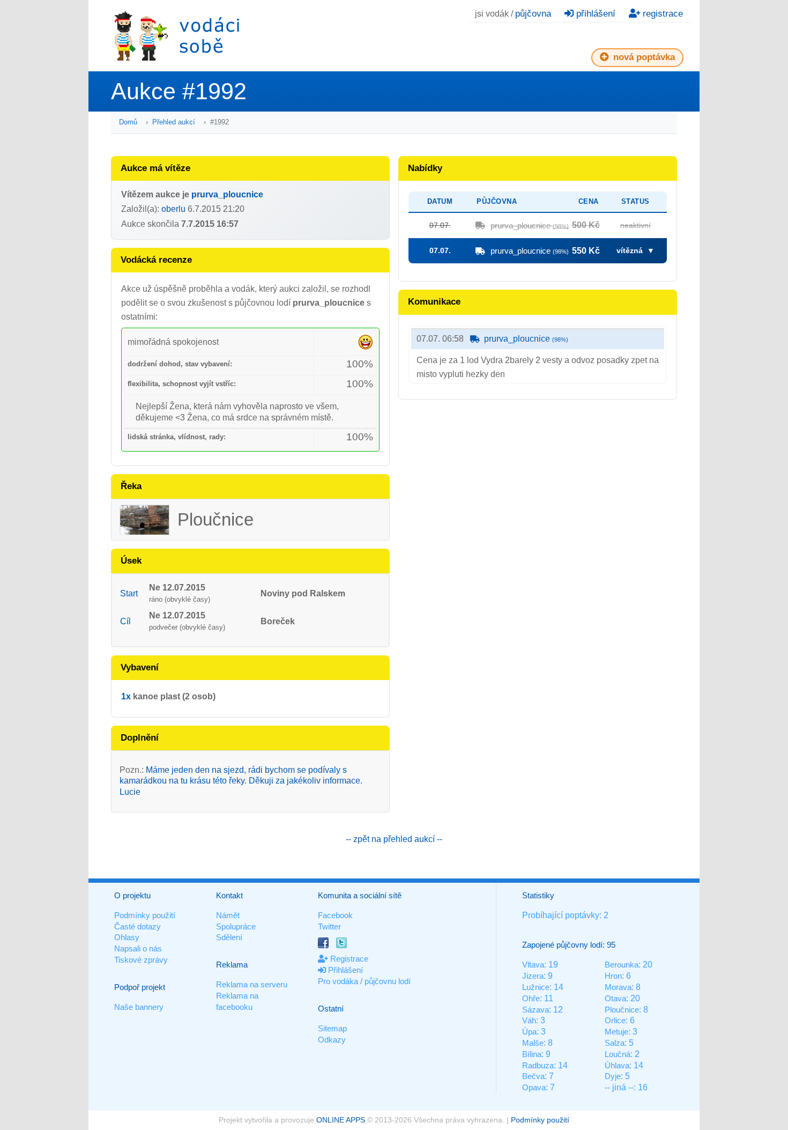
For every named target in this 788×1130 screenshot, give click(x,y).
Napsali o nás (138, 948)
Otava (615, 998)
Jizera (533, 975)
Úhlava (617, 1065)
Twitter (329, 926)
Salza (615, 1042)
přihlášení (594, 14)
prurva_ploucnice (227, 194)
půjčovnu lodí (388, 981)
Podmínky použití (144, 915)
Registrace (348, 958)
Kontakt (229, 895)
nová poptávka (643, 57)
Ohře (531, 998)
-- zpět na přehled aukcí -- (394, 839)
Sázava (535, 1009)
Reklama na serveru (251, 984)
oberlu (173, 208)
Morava (618, 987)
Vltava (533, 964)
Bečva (533, 1076)
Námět (228, 915)
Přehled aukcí (173, 122)
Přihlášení (344, 969)
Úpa (529, 1031)
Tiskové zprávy (141, 959)
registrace (661, 14)
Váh (529, 1020)
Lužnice (535, 987)
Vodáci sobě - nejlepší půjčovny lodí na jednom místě (177, 36)
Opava (534, 1087)
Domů (128, 122)
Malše (533, 1042)
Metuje (616, 1031)
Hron (613, 975)
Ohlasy (126, 937)
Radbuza (538, 1065)
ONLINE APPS (340, 1120)
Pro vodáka (338, 981)
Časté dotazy (137, 926)
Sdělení (229, 937)
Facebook (335, 915)
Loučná (617, 1054)
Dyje (613, 1076)
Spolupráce (236, 926)
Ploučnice (622, 1009)
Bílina (531, 1054)
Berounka (621, 964)
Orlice (615, 1020)
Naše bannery (138, 1006)
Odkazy (332, 1039)
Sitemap (332, 1028)
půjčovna (533, 14)
